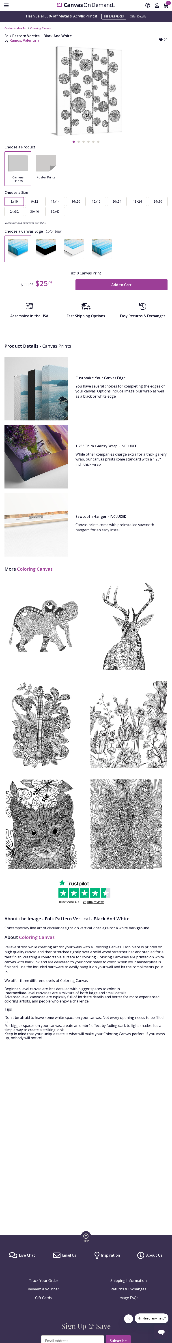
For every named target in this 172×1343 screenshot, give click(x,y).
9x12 (34, 201)
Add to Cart (121, 284)
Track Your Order (43, 1280)
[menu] (6, 5)
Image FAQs (128, 1297)
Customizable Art (15, 28)
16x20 (75, 201)
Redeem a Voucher (43, 1289)
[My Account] (157, 5)
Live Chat (27, 1255)
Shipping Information (128, 1280)
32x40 (55, 211)
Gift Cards (43, 1297)
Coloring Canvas (40, 28)
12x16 (96, 201)
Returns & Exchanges (128, 1289)
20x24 (116, 201)
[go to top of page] (86, 1238)
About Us (154, 1255)
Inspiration (110, 1255)
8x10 (14, 201)
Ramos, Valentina (24, 40)
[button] (73, 141)
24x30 (157, 201)
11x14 (55, 201)
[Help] (147, 5)
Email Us (69, 1255)
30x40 (34, 211)
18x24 (137, 201)
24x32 (14, 211)
